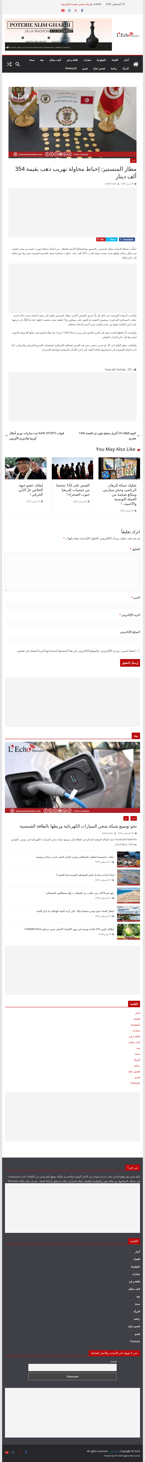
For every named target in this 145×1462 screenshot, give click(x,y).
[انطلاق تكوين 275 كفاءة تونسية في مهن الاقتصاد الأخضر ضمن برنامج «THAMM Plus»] (128, 932)
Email (114, 1361)
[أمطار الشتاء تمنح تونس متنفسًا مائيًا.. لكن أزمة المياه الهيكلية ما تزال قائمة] (128, 914)
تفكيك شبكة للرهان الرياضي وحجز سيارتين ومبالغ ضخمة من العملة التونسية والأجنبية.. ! (120, 494)
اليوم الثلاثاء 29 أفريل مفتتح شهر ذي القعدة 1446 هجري (107, 435)
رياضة (114, 68)
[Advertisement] (73, 212)
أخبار (126, 59)
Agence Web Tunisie (132, 1456)
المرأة (126, 68)
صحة (31, 59)
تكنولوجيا (101, 59)
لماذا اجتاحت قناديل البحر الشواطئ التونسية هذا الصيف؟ (85, 874)
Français (71, 68)
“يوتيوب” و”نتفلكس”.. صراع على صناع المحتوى (68, 4)
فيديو (85, 68)
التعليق (135, 549)
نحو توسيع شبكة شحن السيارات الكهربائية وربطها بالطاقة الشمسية (78, 826)
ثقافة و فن (72, 59)
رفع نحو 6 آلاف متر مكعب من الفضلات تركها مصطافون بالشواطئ (80, 893)
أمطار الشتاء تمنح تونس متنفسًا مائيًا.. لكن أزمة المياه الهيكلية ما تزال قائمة (75, 911)
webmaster (111, 183)
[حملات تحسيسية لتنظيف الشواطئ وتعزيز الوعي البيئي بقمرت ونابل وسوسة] (128, 859)
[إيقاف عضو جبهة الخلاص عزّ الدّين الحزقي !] (25, 460)
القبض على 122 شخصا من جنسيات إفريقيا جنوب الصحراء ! (73, 490)
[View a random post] (9, 64)
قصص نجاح (99, 68)
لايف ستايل (55, 59)
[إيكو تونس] (136, 64)
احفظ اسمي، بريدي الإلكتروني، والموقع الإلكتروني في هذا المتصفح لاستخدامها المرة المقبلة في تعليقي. (76, 651)
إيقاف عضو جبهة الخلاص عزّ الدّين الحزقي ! (31, 490)
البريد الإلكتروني (129, 615)
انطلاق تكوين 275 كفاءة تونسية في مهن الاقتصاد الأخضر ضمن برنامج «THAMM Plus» (69, 929)
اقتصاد (115, 59)
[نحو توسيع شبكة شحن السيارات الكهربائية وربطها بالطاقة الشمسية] (72, 777)
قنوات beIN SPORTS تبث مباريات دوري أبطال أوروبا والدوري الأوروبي (36, 435)
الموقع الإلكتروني (130, 632)
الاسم (135, 598)
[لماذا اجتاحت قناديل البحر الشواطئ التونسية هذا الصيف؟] (128, 878)
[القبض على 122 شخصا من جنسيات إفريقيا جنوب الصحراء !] (72, 460)
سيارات (87, 59)
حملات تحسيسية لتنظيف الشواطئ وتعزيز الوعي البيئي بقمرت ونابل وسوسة (75, 856)
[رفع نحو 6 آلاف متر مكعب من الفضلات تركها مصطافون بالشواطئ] (128, 896)
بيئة (42, 59)
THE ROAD (118, 1456)
